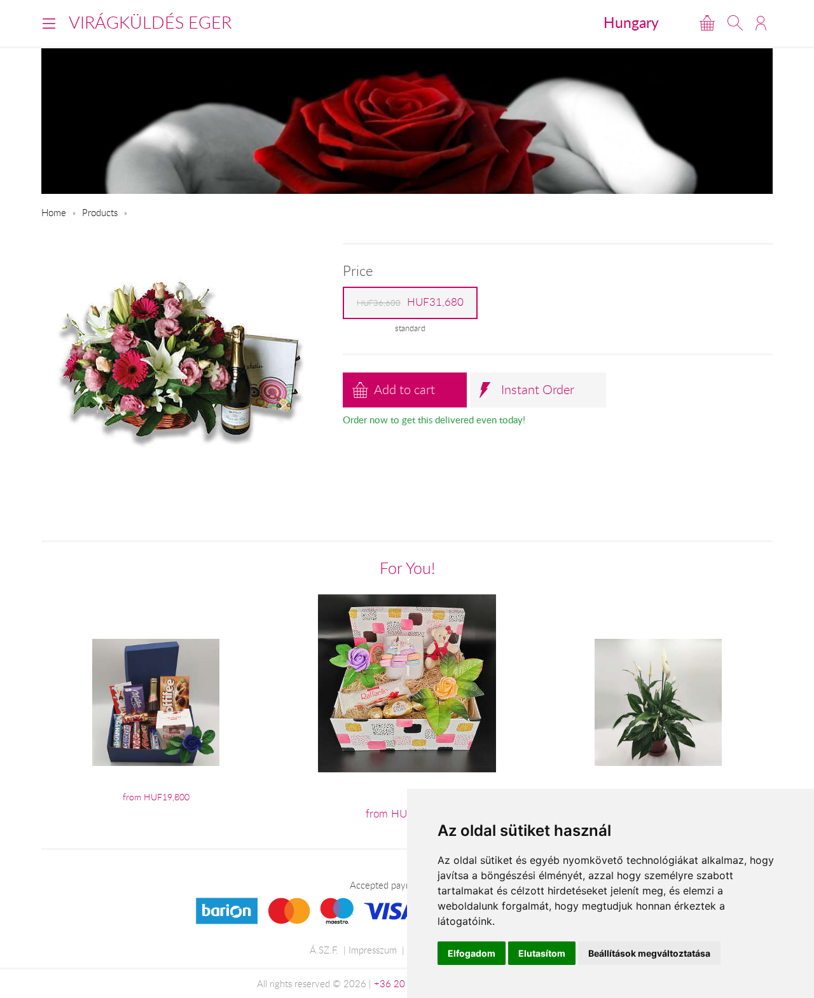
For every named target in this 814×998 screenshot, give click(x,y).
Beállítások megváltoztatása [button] (649, 953)
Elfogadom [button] (471, 953)
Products (100, 212)
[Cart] (707, 23)
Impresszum (372, 949)
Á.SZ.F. (324, 949)
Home (53, 212)
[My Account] (760, 23)
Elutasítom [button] (541, 953)
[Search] (735, 23)
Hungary (631, 22)
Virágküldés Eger (150, 22)
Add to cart (404, 389)
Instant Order (537, 389)
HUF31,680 (410, 302)
